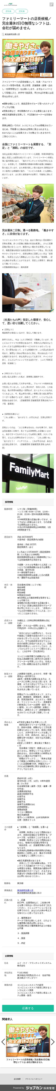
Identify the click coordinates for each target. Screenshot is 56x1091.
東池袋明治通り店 (25, 890)
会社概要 (17, 1079)
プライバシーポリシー (33, 1079)
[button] (53, 1042)
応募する (28, 1008)
